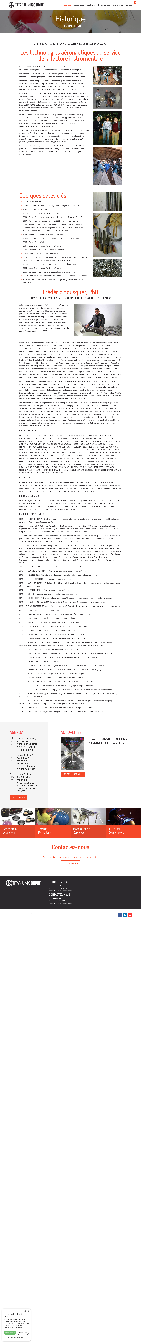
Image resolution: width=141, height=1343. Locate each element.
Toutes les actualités (74, 774)
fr (135, 2)
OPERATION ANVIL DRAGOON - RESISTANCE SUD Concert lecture (108, 741)
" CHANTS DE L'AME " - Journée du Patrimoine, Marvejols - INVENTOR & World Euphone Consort (26, 762)
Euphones (91, 4)
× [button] (28, 1311)
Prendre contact (70, 863)
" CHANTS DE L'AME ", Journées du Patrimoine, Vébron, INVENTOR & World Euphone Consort (26, 744)
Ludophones (79, 4)
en (138, 2)
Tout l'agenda (19, 797)
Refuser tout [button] (23, 1333)
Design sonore (104, 4)
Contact (129, 4)
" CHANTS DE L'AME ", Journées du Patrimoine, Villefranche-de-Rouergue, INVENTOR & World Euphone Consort (26, 783)
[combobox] (25, 1311)
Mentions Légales (28, 914)
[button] (16, 1337)
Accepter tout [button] (10, 1333)
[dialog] (16, 1325)
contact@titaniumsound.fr (63, 890)
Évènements (118, 4)
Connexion (38, 914)
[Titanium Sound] (26, 4)
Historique (67, 4)
